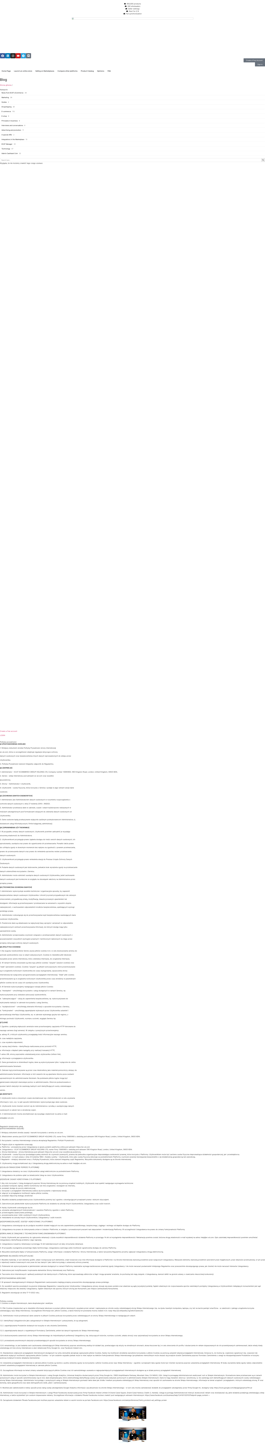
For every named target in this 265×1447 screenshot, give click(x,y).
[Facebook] (2, 55)
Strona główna (5, 85)
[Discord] (28, 55)
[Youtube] (18, 55)
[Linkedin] (7, 55)
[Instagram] (13, 55)
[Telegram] (23, 55)
